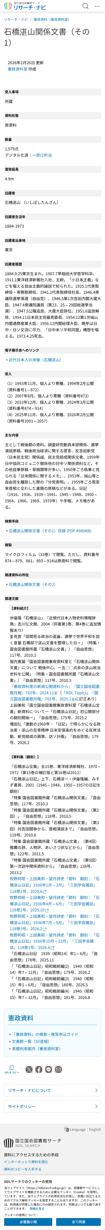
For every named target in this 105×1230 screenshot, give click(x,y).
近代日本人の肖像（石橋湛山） (36, 360)
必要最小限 (28, 1221)
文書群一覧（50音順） (32, 1041)
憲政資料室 (17, 69)
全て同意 (78, 1221)
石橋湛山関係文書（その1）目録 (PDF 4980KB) (50, 531)
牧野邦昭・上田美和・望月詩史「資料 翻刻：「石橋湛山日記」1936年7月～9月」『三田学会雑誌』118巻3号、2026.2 (55, 922)
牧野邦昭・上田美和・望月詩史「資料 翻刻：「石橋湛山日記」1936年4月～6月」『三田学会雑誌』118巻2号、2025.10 (55, 903)
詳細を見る (37, 1208)
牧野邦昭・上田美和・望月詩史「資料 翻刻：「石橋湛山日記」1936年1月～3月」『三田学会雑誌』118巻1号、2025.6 (55, 885)
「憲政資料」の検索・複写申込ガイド (45, 1034)
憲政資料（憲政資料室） (52, 19)
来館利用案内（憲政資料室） (37, 1048)
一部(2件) (40, 155)
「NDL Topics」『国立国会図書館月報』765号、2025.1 (54, 696)
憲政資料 (20, 1017)
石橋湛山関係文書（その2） (33, 584)
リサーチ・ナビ (16, 19)
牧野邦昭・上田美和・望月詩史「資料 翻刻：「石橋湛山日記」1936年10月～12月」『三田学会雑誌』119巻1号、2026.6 (55, 941)
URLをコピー (11, 1072)
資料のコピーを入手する (23, 1169)
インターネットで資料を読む (26, 1161)
